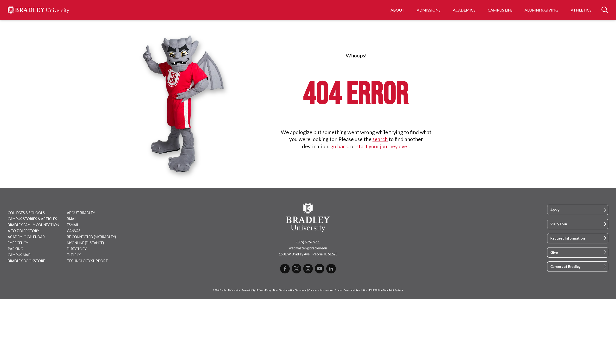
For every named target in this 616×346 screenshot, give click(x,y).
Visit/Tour (558, 224)
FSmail (73, 225)
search (380, 139)
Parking (15, 249)
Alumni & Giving (541, 10)
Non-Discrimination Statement (290, 290)
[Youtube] (319, 268)
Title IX (74, 255)
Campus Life (500, 10)
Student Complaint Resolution (351, 290)
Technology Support (87, 261)
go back (339, 146)
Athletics (581, 10)
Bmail (72, 219)
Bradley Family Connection (33, 225)
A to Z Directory (23, 231)
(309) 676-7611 (308, 242)
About (397, 10)
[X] (296, 268)
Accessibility (248, 290)
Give (554, 252)
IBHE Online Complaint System (386, 290)
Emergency (18, 243)
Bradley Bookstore (26, 261)
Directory (77, 249)
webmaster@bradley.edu (308, 248)
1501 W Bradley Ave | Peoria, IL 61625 (308, 254)
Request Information (567, 238)
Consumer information (320, 290)
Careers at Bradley (565, 267)
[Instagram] (308, 268)
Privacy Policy (264, 290)
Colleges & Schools (26, 213)
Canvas (74, 231)
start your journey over (382, 146)
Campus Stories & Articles (32, 219)
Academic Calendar (26, 237)
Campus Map (19, 255)
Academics (464, 10)
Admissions (429, 10)
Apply (554, 210)
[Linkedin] (331, 268)
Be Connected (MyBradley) (91, 237)
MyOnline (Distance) (85, 243)
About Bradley (81, 213)
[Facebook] (285, 268)
